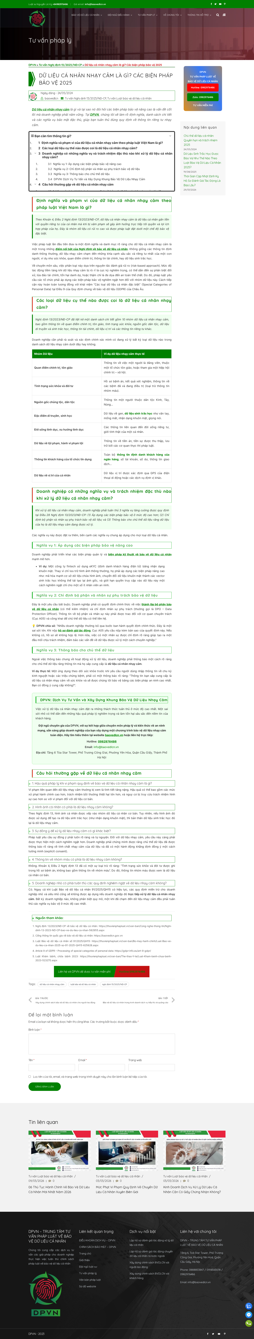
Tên (31, 1060)
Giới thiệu (84, 1260)
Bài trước (65, 1000)
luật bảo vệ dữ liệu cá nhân (83, 984)
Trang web (135, 1060)
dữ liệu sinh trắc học (138, 413)
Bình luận (35, 1029)
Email (82, 1060)
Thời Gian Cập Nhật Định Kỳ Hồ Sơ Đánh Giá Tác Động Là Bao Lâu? (202, 180)
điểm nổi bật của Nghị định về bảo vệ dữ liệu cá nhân (91, 249)
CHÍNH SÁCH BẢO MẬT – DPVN (97, 1247)
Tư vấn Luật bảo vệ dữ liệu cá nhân (129, 98)
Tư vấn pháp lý (146, 14)
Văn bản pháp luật (90, 1279)
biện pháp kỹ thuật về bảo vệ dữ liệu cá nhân (140, 554)
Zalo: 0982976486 (202, 97)
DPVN (32, 65)
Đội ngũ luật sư (88, 1266)
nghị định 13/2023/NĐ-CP (114, 984)
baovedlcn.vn (114, 735)
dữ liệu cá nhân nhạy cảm (52, 984)
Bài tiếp (135, 1000)
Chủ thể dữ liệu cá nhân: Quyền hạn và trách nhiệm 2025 (200, 140)
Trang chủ (85, 1253)
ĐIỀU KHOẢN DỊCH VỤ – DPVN (97, 1240)
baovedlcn (51, 98)
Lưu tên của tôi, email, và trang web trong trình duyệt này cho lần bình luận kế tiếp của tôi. (90, 1076)
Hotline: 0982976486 (203, 87)
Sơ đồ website (87, 1286)
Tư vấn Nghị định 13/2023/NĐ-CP (60, 65)
